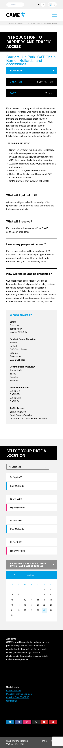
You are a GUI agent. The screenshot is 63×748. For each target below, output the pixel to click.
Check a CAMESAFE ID (17, 697)
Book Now (16, 70)
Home (11, 23)
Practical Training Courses (19, 693)
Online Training (13, 690)
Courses (20, 23)
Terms (44, 740)
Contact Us (11, 700)
